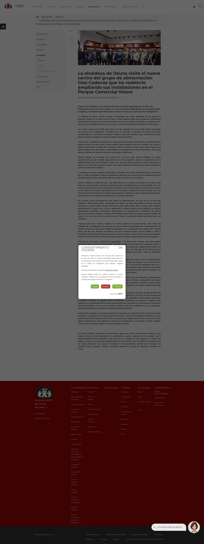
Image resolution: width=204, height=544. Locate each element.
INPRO (120, 294)
